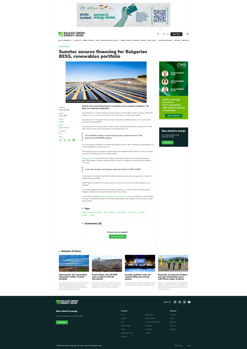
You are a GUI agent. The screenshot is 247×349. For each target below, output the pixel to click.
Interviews (185, 40)
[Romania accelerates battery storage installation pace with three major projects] (173, 263)
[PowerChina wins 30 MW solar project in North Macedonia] (107, 263)
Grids (97, 40)
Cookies (188, 345)
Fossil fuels (151, 40)
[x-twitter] (180, 302)
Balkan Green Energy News (69, 345)
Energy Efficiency (88, 40)
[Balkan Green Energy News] (71, 34)
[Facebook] (61, 140)
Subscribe (176, 34)
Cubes (100, 345)
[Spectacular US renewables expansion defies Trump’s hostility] (74, 263)
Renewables (67, 40)
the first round (89, 158)
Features (177, 40)
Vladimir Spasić (64, 127)
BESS (105, 212)
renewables (141, 212)
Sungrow (85, 215)
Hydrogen (136, 40)
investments (132, 212)
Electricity (78, 40)
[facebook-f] (175, 302)
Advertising (173, 322)
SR (168, 34)
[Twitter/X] (65, 140)
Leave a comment (117, 236)
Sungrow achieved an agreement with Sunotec (115, 196)
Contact (172, 318)
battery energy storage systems (92, 212)
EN (164, 34)
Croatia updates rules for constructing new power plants (138, 277)
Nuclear (143, 40)
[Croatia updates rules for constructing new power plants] (140, 263)
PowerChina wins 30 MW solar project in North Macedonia (105, 277)
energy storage (121, 212)
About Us (173, 325)
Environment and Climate (109, 40)
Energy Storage (126, 40)
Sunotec (91, 115)
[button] (158, 34)
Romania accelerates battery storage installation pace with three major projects (173, 277)
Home (60, 40)
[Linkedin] (69, 140)
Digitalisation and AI (166, 40)
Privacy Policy (178, 345)
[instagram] (184, 302)
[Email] (74, 140)
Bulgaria (61, 122)
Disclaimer (173, 329)
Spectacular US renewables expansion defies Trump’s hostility (73, 277)
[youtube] (189, 302)
